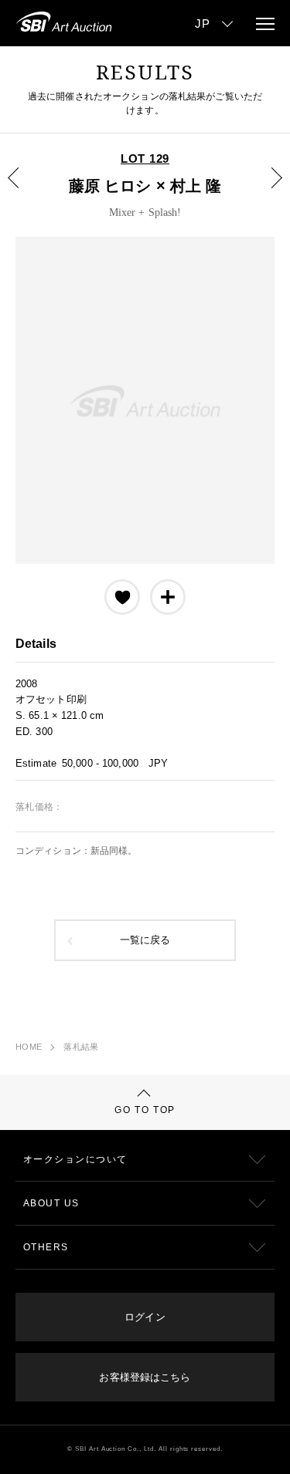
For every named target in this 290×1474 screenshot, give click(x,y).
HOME (28, 1046)
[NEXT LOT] (267, 188)
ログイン (145, 1317)
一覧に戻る (145, 940)
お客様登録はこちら (144, 1377)
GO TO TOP (145, 1110)
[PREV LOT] (22, 188)
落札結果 (80, 1046)
